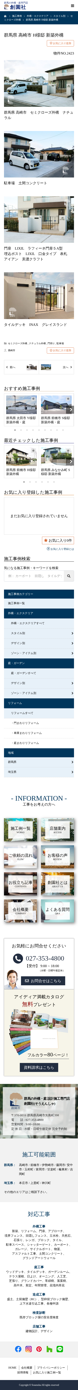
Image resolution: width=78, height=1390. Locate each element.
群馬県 (12, 761)
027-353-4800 (45, 958)
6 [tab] (45, 430)
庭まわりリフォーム (26, 743)
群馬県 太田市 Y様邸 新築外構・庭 (21, 420)
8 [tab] (57, 430)
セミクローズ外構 (17, 343)
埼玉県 (12, 771)
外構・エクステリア (20, 613)
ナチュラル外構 (37, 343)
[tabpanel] (21, 409)
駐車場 (60, 343)
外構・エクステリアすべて (28, 623)
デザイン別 (18, 643)
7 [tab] (51, 430)
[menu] (72, 5)
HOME (12, 1367)
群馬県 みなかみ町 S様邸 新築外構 (55, 472)
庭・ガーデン (16, 663)
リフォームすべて (22, 713)
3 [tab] (27, 430)
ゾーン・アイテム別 (23, 653)
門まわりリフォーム (26, 723)
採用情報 (22, 1372)
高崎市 (11, 350)
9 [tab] (63, 430)
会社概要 (26, 1367)
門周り (51, 343)
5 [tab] (39, 430)
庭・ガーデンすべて (23, 673)
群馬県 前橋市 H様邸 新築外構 (21, 472)
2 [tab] (21, 430)
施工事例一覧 (16, 603)
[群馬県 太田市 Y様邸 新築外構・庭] (21, 405)
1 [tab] (15, 430)
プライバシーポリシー (51, 1367)
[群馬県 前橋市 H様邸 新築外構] (21, 456)
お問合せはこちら (46, 981)
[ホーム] (5, 16)
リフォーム (15, 703)
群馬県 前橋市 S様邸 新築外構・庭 (55, 420)
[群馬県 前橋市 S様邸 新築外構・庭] (56, 405)
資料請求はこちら (39, 1067)
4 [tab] (33, 430)
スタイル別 (18, 633)
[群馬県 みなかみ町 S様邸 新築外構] (56, 456)
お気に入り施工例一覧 (47, 1372)
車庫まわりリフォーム (28, 733)
